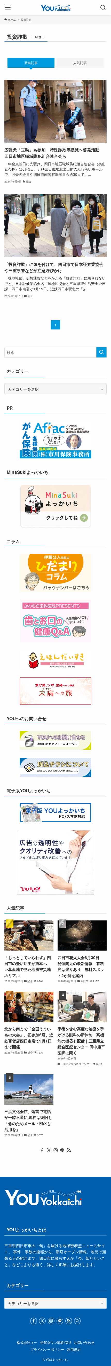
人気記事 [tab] (80, 62)
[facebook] (42, 1150)
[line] (62, 1150)
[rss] (69, 1150)
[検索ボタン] (103, 7)
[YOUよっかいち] (56, 7)
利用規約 (74, 1349)
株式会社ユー (27, 1342)
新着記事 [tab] (31, 62)
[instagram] (55, 1150)
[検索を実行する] (101, 352)
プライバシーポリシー (47, 1349)
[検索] (77, 1321)
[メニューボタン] (7, 7)
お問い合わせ (84, 1342)
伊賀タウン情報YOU (55, 1342)
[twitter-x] (48, 1150)
